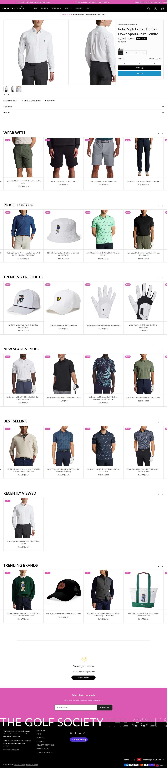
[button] (6, 89)
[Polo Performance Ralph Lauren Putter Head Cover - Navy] (143, 229)
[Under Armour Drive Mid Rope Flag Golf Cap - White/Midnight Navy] (143, 301)
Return (6, 112)
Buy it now (139, 73)
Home (64, 14)
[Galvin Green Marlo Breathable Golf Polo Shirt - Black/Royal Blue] (63, 446)
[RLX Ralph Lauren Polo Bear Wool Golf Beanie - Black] (103, 446)
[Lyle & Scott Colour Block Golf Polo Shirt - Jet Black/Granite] (63, 229)
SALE (89, 8)
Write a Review (83, 678)
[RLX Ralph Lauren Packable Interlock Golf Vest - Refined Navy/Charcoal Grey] (23, 590)
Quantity (121, 59)
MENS (39, 734)
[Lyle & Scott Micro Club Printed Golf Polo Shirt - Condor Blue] (23, 446)
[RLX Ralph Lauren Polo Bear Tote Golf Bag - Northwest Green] (63, 590)
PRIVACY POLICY (43, 749)
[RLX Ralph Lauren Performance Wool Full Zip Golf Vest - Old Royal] (103, 590)
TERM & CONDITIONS (45, 752)
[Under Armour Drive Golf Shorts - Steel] (23, 157)
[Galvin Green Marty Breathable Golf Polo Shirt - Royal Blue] (103, 229)
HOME (35, 8)
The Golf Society (20, 765)
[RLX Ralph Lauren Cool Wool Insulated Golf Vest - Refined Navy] (143, 446)
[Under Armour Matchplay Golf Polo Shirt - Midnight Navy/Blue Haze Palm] (23, 374)
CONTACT (40, 741)
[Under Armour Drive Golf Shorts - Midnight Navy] (143, 157)
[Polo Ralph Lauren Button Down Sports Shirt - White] (23, 518)
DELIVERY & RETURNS (45, 745)
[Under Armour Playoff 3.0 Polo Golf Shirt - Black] (143, 374)
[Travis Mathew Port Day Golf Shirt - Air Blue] (103, 374)
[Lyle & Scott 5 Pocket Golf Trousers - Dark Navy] (63, 157)
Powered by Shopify (32, 765)
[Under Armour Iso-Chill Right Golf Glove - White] (23, 302)
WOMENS (40, 738)
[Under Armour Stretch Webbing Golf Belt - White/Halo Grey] (103, 301)
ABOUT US (41, 730)
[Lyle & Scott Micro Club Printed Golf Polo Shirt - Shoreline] (23, 229)
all (69, 14)
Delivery (7, 106)
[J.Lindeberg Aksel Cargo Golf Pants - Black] (103, 157)
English (126, 760)
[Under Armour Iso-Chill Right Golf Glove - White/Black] (63, 301)
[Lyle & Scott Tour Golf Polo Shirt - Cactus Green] (63, 374)
